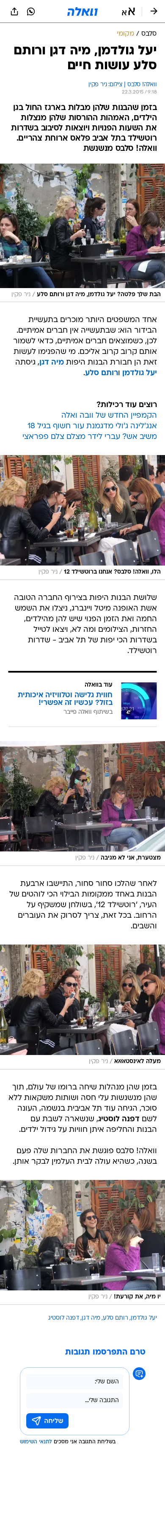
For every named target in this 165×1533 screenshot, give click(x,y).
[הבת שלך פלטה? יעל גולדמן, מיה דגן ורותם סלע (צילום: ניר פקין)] (82, 233)
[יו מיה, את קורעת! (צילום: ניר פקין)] (82, 1242)
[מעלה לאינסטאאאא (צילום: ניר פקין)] (82, 1007)
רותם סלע (101, 373)
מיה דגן (51, 363)
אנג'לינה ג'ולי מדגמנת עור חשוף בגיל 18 (92, 426)
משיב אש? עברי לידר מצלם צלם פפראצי (89, 437)
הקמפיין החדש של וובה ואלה (109, 416)
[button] (128, 11)
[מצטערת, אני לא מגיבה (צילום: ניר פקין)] (82, 803)
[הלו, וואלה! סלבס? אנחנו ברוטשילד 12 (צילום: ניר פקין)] (82, 517)
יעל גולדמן (139, 373)
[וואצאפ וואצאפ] (31, 11)
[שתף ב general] (14, 11)
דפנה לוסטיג (63, 1318)
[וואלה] (82, 11)
